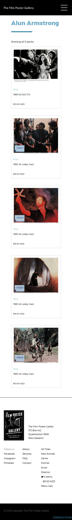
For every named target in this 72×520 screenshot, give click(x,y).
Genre (44, 458)
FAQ (24, 458)
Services (26, 453)
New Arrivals (48, 453)
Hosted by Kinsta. (62, 517)
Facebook (9, 453)
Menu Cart (47, 486)
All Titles (45, 449)
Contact (26, 463)
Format (45, 463)
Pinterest (9, 463)
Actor (44, 467)
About (26, 449)
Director (45, 472)
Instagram (10, 458)
